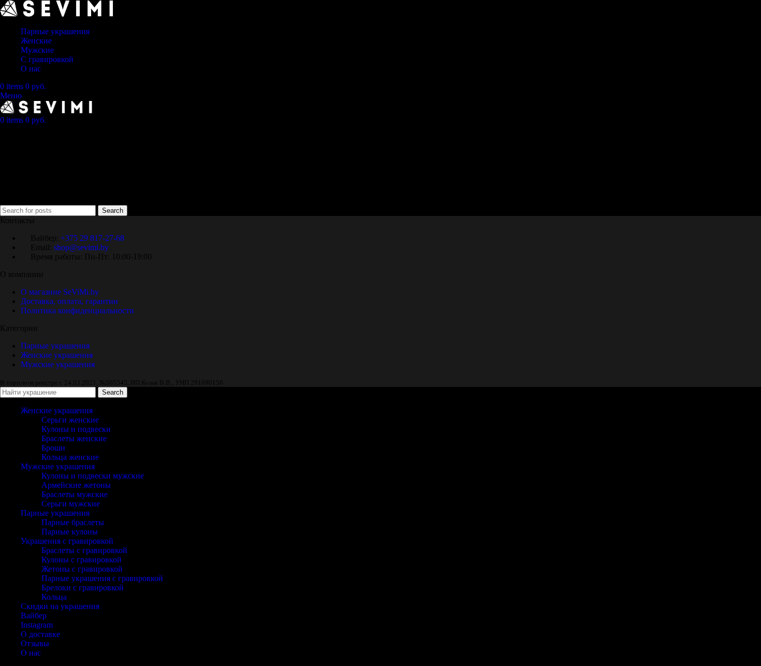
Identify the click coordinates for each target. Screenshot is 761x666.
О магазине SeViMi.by (60, 291)
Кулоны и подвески (76, 429)
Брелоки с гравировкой (82, 587)
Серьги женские (70, 419)
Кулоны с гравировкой (81, 559)
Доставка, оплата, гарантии (69, 301)
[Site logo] (57, 13)
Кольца (54, 596)
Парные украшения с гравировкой (102, 578)
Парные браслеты (72, 522)
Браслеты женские (74, 438)
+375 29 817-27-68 (92, 238)
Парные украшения (55, 345)
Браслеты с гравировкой (84, 550)
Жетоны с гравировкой (82, 568)
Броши (53, 447)
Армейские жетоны (76, 485)
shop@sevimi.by (81, 247)
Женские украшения (57, 355)
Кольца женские (70, 457)
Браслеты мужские (74, 494)
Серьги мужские (70, 503)
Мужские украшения (59, 364)
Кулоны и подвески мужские (92, 475)
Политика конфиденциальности (77, 310)
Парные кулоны (69, 531)
